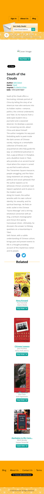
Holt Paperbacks (22, 396)
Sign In (13, 18)
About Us (24, 18)
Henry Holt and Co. (22, 351)
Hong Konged (22, 300)
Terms (39, 470)
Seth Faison (18, 83)
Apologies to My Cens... (22, 438)
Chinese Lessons (22, 346)
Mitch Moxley (22, 440)
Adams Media (22, 305)
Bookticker (18, 491)
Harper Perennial (22, 442)
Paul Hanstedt (22, 303)
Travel (15, 85)
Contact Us (27, 470)
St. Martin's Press (20, 87)
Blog (34, 18)
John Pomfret (22, 348)
